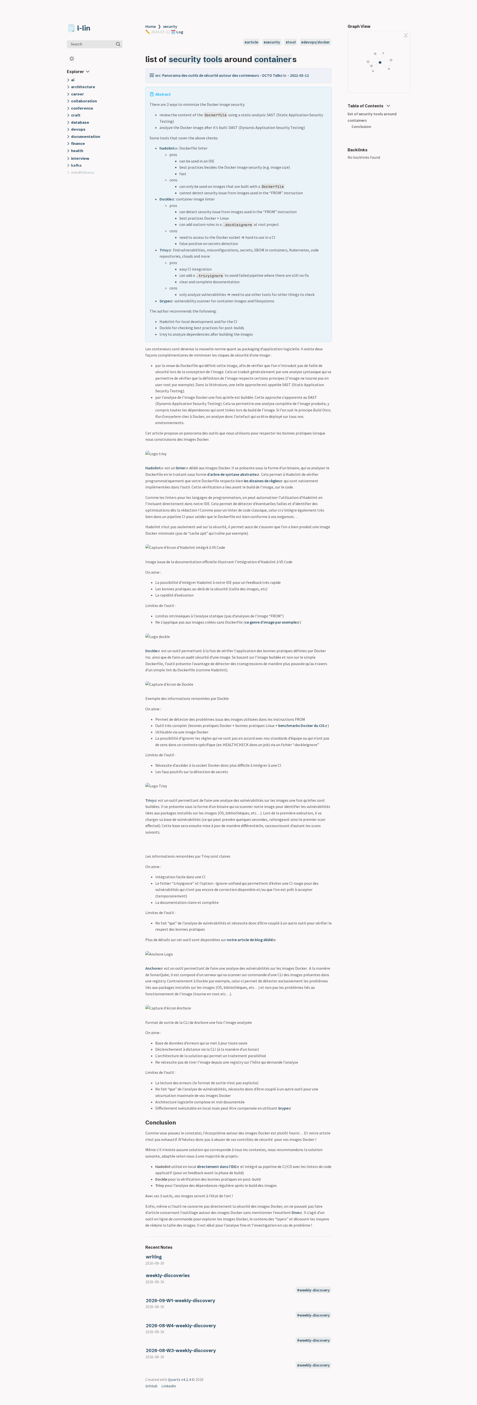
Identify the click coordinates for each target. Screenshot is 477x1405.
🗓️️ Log (176, 31)
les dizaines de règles (262, 480)
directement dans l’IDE (216, 1166)
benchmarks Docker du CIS (301, 725)
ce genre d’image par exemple (271, 622)
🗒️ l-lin (78, 28)
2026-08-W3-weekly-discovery (181, 1350)
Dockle (165, 199)
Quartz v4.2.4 (179, 1379)
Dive (295, 1212)
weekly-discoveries (168, 1275)
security (170, 26)
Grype (164, 300)
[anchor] (301, 59)
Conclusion (361, 126)
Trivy (163, 249)
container (273, 59)
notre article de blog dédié (250, 939)
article (252, 42)
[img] (118, 44)
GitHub (151, 1385)
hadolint (167, 148)
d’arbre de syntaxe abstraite (231, 474)
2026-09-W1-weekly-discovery (180, 1300)
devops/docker (316, 42)
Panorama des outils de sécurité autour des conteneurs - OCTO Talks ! (223, 75)
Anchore (152, 968)
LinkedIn (168, 1385)
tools (212, 59)
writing (154, 1257)
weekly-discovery (314, 1289)
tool (292, 42)
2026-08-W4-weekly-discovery (181, 1325)
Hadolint (153, 467)
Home (150, 26)
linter (180, 467)
